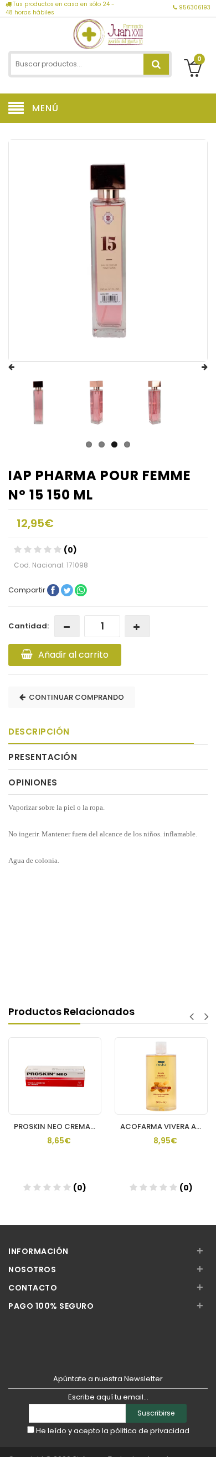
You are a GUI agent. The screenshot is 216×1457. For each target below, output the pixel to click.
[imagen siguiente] (194, 367)
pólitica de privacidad (149, 1430)
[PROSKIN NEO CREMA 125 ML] (55, 1065)
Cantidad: (28, 626)
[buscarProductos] (156, 64)
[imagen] (38, 402)
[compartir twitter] (68, 590)
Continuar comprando (74, 697)
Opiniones (33, 782)
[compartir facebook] (54, 590)
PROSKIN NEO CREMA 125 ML (57, 1126)
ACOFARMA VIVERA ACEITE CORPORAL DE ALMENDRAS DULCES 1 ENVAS (164, 1126)
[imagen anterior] (22, 367)
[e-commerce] (108, 33)
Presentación (42, 757)
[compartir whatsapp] (81, 590)
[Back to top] (204, 1437)
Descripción (39, 731)
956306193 (193, 7)
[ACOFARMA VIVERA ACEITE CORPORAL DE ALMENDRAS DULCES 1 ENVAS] (161, 1065)
